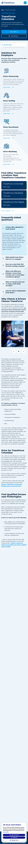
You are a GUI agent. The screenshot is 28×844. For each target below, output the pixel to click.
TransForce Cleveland (13, 193)
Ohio (2, 10)
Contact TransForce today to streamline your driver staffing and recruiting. (13, 544)
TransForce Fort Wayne (13, 202)
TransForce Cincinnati (13, 184)
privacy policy (6, 832)
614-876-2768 (8, 44)
